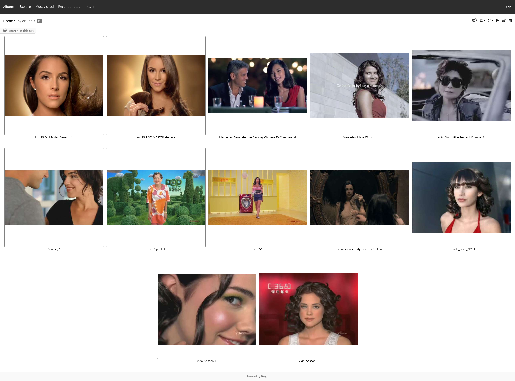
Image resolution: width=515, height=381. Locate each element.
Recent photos (69, 6)
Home (8, 20)
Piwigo (264, 376)
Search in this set (21, 31)
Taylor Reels (25, 20)
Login (508, 7)
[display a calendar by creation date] (510, 20)
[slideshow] (497, 20)
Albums (9, 6)
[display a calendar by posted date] (503, 20)
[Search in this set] (474, 20)
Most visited (44, 6)
